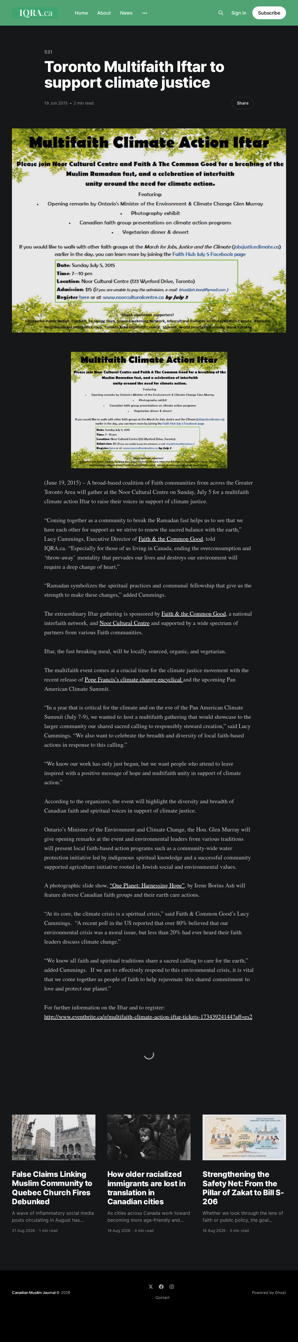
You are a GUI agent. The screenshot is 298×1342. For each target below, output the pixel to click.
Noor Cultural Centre (125, 623)
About (104, 13)
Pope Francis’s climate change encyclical (134, 679)
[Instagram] (171, 1286)
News (126, 13)
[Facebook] (161, 1286)
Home (81, 13)
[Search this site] (221, 12)
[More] (144, 13)
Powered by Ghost (269, 1292)
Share (243, 102)
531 (48, 52)
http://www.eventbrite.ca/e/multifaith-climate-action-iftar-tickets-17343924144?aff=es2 (148, 1016)
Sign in (238, 13)
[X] (150, 1286)
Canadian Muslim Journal (34, 1292)
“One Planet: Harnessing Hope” (147, 885)
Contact (162, 1297)
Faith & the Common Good (171, 539)
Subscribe (269, 13)
